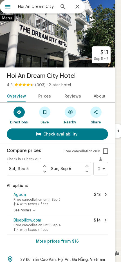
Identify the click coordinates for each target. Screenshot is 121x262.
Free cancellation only (82, 151)
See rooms (25, 210)
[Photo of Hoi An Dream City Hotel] (57, 33)
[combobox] (36, 6)
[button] (57, 198)
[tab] (15, 95)
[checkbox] (105, 151)
